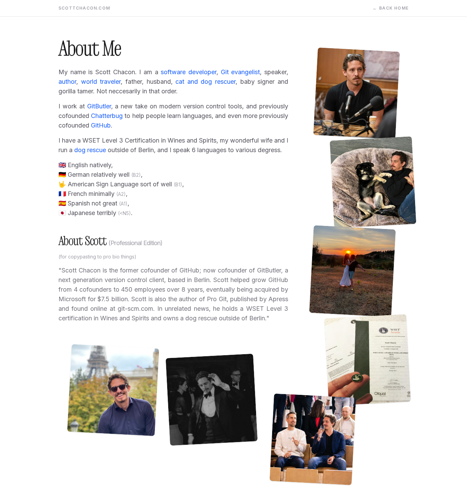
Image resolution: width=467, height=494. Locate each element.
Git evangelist (240, 72)
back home (391, 8)
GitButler (99, 106)
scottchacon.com (84, 8)
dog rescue (90, 149)
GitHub (101, 125)
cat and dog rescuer (205, 81)
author (67, 81)
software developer (188, 72)
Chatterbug (107, 115)
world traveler (101, 81)
